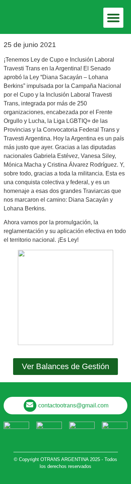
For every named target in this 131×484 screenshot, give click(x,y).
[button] (113, 18)
